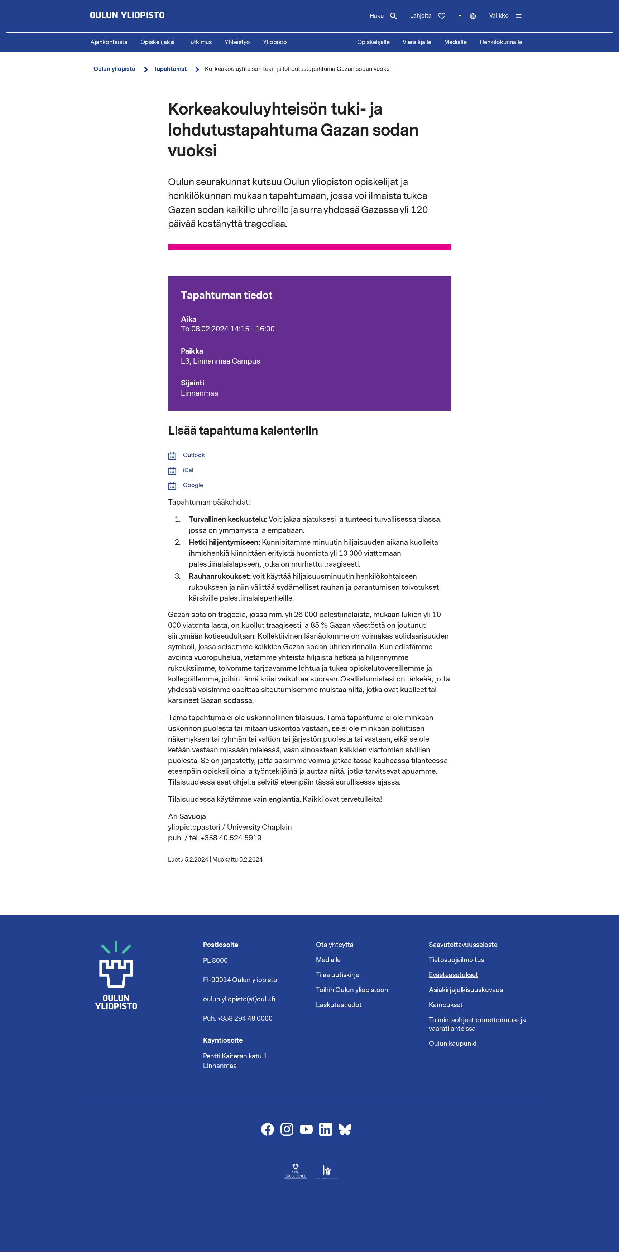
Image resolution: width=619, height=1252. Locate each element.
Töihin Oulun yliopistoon (352, 990)
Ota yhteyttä (335, 945)
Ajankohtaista (109, 42)
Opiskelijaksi (157, 42)
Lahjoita (421, 16)
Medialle (455, 42)
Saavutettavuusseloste (463, 945)
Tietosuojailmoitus (456, 960)
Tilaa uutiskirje (337, 975)
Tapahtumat (170, 69)
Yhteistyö (237, 42)
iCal (188, 470)
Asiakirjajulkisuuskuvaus (466, 990)
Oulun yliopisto (114, 69)
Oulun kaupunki (452, 1043)
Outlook (194, 455)
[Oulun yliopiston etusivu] (150, 16)
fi (470, 22)
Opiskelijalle (373, 42)
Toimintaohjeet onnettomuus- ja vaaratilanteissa (477, 1024)
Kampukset (446, 1005)
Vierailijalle (417, 42)
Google (193, 485)
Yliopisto (275, 42)
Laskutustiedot (339, 1005)
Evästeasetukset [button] (453, 975)
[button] (506, 16)
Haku (377, 16)
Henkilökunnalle (501, 42)
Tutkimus (199, 42)
